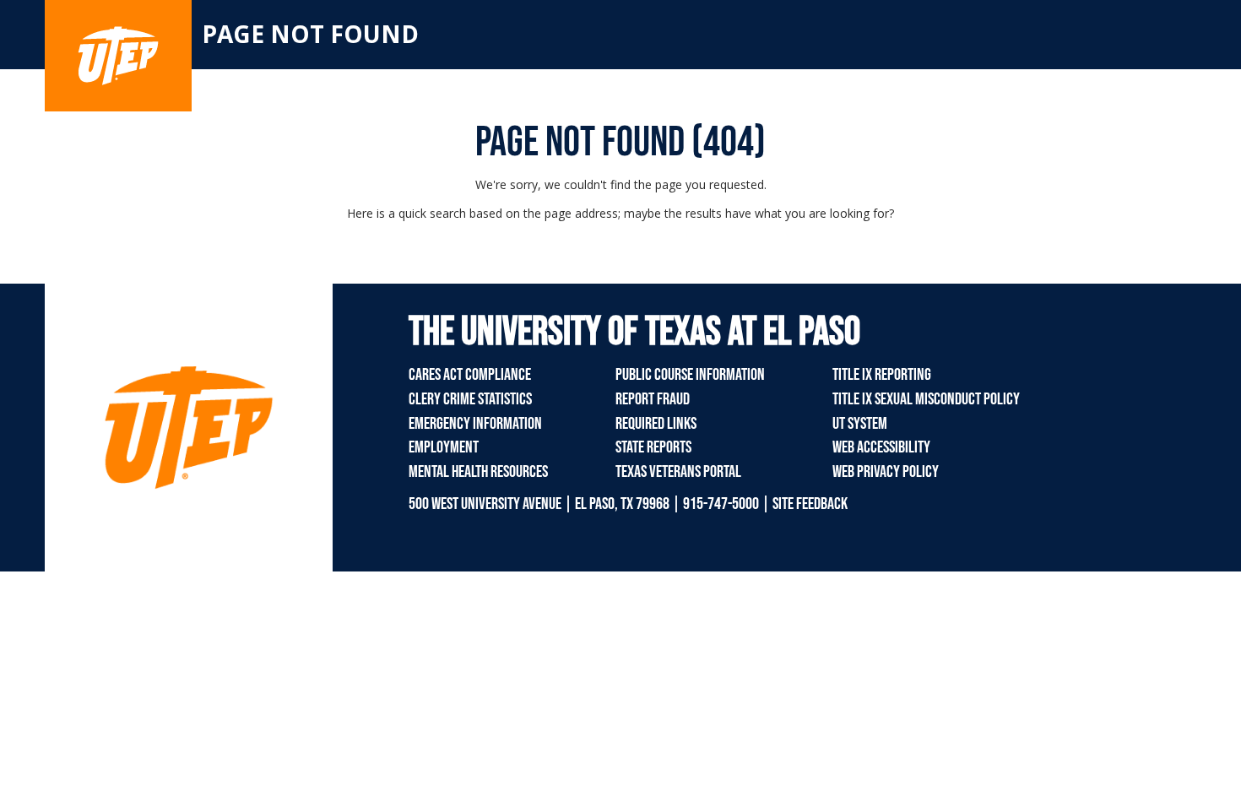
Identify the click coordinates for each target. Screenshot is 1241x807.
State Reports (653, 447)
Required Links (655, 424)
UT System (859, 424)
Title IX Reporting (881, 375)
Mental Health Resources (478, 472)
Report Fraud (652, 399)
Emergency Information (475, 424)
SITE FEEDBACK (810, 504)
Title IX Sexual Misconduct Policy (926, 399)
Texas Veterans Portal (678, 472)
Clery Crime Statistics (470, 399)
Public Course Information (690, 375)
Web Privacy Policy (885, 472)
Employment (444, 447)
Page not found (310, 34)
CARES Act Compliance (470, 375)
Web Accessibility (881, 447)
